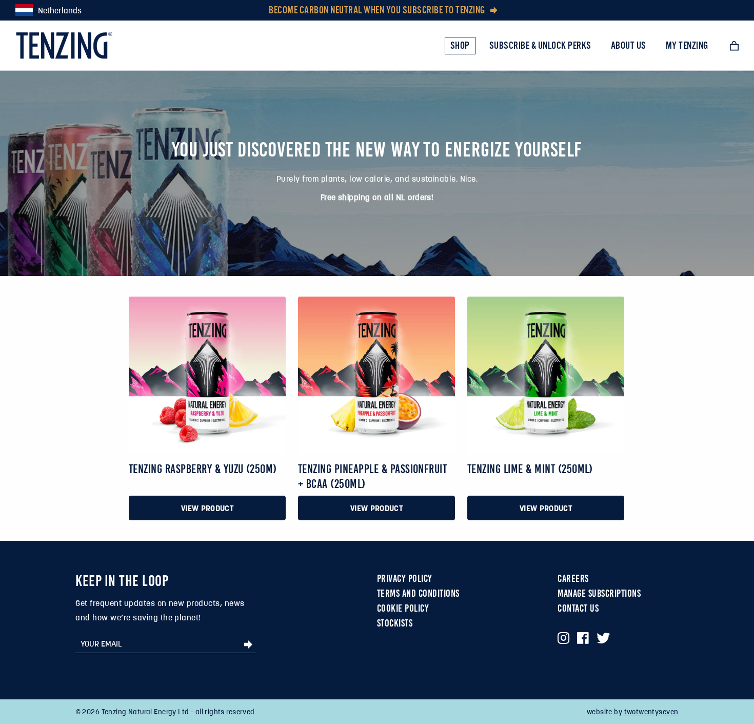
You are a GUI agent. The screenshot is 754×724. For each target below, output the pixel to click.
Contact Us (578, 608)
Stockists (395, 623)
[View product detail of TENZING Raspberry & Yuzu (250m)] (206, 374)
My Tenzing (687, 45)
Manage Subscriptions (599, 593)
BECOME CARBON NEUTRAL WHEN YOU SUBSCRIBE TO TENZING (377, 10)
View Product (207, 508)
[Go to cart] (734, 46)
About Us (628, 45)
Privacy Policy (404, 578)
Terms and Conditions (418, 593)
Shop (460, 45)
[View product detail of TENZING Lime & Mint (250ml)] (545, 374)
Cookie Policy (403, 608)
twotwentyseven (651, 712)
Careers (573, 578)
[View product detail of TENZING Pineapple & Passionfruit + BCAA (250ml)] (376, 375)
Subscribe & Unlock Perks (540, 45)
